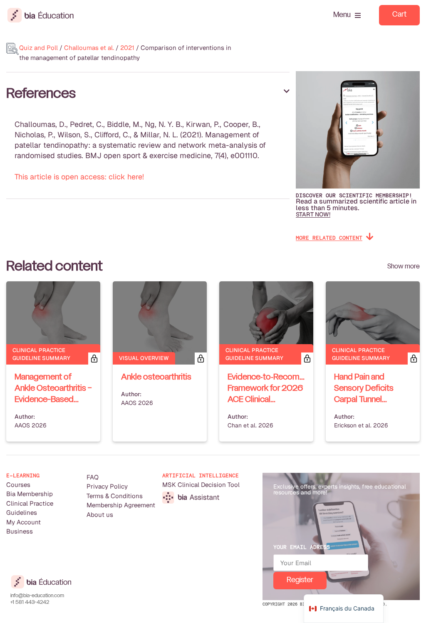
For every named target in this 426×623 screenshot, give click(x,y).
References (41, 94)
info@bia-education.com (37, 596)
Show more (403, 266)
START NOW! (313, 214)
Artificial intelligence (200, 475)
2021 (127, 48)
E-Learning (23, 475)
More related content (329, 237)
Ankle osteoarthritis (156, 377)
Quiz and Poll (38, 48)
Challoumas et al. (89, 48)
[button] (148, 94)
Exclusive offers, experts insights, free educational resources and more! (339, 489)
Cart (399, 15)
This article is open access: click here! (79, 176)
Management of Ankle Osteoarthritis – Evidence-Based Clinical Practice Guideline (53, 400)
